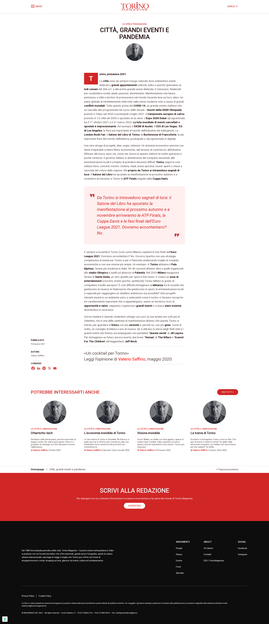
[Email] (55, 368)
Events (179, 560)
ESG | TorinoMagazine (214, 560)
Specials (180, 573)
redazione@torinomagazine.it (34, 606)
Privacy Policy (28, 596)
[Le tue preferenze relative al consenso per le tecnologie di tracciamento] (5, 619)
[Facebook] (33, 368)
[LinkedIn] (38, 368)
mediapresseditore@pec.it (126, 613)
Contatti (207, 554)
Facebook (242, 548)
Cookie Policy (45, 596)
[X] (49, 368)
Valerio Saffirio (131, 359)
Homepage (37, 469)
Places (179, 554)
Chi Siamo (208, 548)
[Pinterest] (44, 368)
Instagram (242, 554)
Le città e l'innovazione (134, 23)
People (179, 548)
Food (178, 567)
